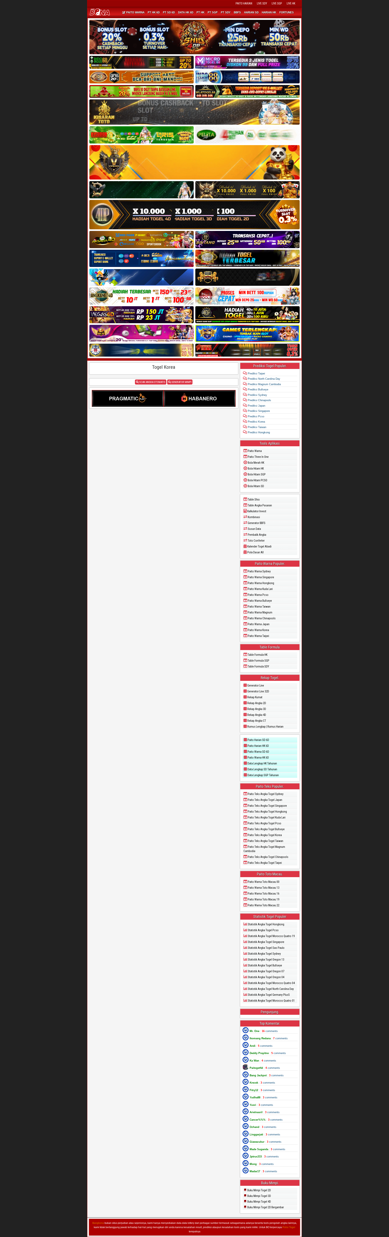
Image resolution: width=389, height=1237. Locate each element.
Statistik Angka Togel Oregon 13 (265, 959)
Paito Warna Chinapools (261, 618)
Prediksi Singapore (258, 410)
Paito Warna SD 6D (258, 751)
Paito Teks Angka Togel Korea (264, 835)
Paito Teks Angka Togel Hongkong (267, 811)
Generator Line (255, 685)
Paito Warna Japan (258, 624)
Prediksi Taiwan (256, 427)
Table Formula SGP (258, 660)
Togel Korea (163, 367)
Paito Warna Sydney (259, 571)
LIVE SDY (262, 3)
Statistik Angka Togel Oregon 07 (265, 971)
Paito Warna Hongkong (260, 583)
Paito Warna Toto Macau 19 (263, 899)
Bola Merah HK (255, 462)
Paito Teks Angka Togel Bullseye (266, 829)
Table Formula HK (257, 654)
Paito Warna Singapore (260, 577)
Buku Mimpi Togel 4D (259, 1201)
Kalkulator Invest (256, 511)
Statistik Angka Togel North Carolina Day (270, 988)
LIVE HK (291, 3)
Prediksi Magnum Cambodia (264, 384)
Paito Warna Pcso (257, 594)
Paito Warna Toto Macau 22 (263, 905)
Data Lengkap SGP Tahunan (263, 775)
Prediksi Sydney (257, 394)
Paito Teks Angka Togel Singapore (267, 805)
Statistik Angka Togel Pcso (263, 930)
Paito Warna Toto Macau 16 (263, 893)
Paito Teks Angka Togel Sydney (265, 794)
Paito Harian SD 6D (258, 740)
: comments (264, 1031)
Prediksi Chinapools (259, 400)
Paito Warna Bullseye (259, 600)
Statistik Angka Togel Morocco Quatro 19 (271, 936)
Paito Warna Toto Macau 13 (263, 887)
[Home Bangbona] (100, 12)
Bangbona (98, 1223)
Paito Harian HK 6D (258, 745)
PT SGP (213, 12)
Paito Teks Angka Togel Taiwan (265, 841)
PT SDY (226, 12)
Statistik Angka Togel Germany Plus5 (268, 994)
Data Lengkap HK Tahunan (262, 763)
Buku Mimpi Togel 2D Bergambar (265, 1207)
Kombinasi (253, 517)
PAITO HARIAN (244, 3)
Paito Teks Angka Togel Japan (264, 799)
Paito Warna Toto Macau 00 (263, 881)
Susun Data (254, 528)
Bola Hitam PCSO (257, 480)
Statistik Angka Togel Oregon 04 (265, 977)
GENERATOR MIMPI (181, 382)
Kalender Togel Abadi (259, 546)
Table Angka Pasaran (259, 505)
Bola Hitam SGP (256, 474)
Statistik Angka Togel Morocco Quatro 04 (271, 983)
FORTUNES (286, 12)
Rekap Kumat (254, 697)
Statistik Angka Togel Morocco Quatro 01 (271, 1000)
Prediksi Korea (256, 421)
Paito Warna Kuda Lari (260, 589)
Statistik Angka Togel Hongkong (265, 924)
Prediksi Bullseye (257, 389)
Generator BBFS (256, 523)
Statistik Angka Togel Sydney (264, 953)
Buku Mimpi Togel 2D (259, 1190)
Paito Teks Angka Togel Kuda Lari (266, 817)
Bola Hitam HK (255, 468)
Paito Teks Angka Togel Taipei (264, 862)
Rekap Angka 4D (256, 714)
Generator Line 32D (258, 691)
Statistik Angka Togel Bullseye (264, 965)
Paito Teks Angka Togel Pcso (264, 823)
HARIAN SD (251, 12)
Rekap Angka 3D (256, 709)
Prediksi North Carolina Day (263, 378)
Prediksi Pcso (255, 416)
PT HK (200, 12)
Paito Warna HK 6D (258, 757)
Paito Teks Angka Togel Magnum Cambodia (264, 849)
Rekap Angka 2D (256, 703)
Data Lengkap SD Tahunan (262, 769)
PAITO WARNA (134, 12)
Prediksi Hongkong (258, 432)
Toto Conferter (256, 540)
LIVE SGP (277, 3)
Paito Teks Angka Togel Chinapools (267, 857)
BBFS (237, 12)
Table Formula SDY (258, 666)
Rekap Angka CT (256, 720)
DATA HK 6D (185, 12)
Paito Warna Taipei (258, 636)
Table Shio (253, 499)
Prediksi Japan (256, 405)
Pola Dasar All (255, 552)
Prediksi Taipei (256, 373)
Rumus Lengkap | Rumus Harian (265, 726)
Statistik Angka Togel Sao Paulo (265, 947)
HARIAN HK (269, 12)
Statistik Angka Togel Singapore (265, 942)
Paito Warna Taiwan (258, 606)
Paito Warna (254, 451)
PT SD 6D (169, 12)
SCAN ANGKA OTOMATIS (152, 382)
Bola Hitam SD (255, 486)
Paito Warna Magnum (259, 612)
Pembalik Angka (256, 534)
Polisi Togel (288, 1227)
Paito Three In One (258, 456)
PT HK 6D (154, 12)
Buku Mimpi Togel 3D (259, 1196)
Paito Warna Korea (258, 630)
